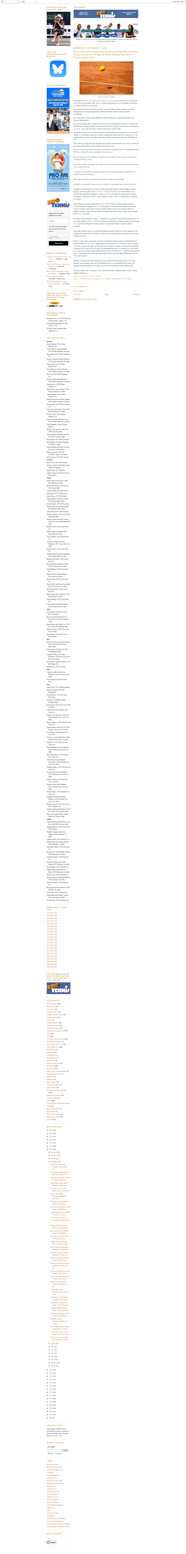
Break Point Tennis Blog (54, 1467)
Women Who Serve (53, 1513)
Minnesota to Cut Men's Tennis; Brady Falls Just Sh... (59, 1284)
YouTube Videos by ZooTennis (56, 1518)
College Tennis (51, 1017)
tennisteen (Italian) (52, 1502)
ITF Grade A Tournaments (112, 279)
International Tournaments (90, 279)
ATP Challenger (52, 1004)
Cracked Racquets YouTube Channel (58, 1526)
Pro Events (127, 279)
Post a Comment (79, 291)
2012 (51, 1392)
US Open (107, 204)
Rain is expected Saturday (55, 276)
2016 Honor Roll (52, 937)
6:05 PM (97, 276)
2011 (51, 1395)
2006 (51, 1411)
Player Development (53, 1063)
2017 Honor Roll (52, 934)
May (52, 1353)
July (52, 1347)
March (53, 1359)
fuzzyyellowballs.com (53, 1475)
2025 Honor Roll (52, 913)
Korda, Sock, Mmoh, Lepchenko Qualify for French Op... (58, 1196)
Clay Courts (50, 1009)
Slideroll (49, 1077)
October (53, 1158)
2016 (51, 1379)
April (53, 1356)
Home (107, 294)
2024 (51, 1136)
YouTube (49, 1119)
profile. (60, 1436)
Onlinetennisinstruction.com (55, 1483)
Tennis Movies (51, 1087)
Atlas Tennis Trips (52, 1464)
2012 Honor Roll (52, 948)
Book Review (51, 1006)
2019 (51, 1370)
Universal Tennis (52, 1098)
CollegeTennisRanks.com (54, 1470)
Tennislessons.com (52, 1497)
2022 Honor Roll (52, 921)
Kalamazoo (50, 1052)
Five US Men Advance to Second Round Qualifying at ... (60, 1220)
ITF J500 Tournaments (54, 1042)
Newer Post (77, 294)
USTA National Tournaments (56, 1103)
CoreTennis (50, 1473)
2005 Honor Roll (52, 967)
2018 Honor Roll (52, 932)
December (54, 1152)
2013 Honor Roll (52, 945)
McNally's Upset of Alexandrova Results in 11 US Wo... (59, 1321)
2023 (51, 1140)
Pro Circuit (50, 1066)
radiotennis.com (52, 1489)
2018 (51, 1373)
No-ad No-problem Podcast (55, 1521)
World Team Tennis (53, 1109)
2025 (51, 1133)
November (54, 1155)
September (54, 1162)
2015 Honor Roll (52, 940)
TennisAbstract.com (53, 1491)
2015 (51, 1383)
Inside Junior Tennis (53, 1028)
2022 (51, 1143)
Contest (49, 1020)
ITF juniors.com (52, 1478)
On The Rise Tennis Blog (55, 1481)
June (52, 1350)
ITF (48, 1036)
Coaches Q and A (52, 1012)
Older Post (136, 294)
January (53, 1366)
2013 (51, 1389)
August (53, 1344)
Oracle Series (51, 1060)
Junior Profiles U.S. (53, 1047)
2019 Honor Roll (52, 929)
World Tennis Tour (52, 1117)
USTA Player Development (55, 1505)
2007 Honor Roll (52, 961)
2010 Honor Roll (52, 953)
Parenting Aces (51, 1486)
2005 (51, 1414)
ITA (48, 1033)
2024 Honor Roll (52, 915)
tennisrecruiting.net (53, 1500)
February (54, 1363)
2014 (51, 1386)
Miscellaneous (51, 1058)
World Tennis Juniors (53, 1114)
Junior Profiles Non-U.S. (54, 1044)
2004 (51, 1418)
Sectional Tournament (53, 1074)
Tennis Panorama (52, 1494)
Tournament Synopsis (53, 1095)
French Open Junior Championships (99, 101)
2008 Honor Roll (52, 959)
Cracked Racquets (52, 1023)
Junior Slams (51, 1050)
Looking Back (51, 1055)
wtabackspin (50, 1516)
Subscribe (58, 243)
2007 (51, 1408)
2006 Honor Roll (52, 964)
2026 (51, 1130)
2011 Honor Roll (52, 951)
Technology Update (53, 1085)
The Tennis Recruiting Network (56, 1090)
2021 (51, 1146)
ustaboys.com (51, 1508)
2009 (51, 1402)
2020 (51, 1149)
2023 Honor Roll (52, 918)
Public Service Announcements (56, 1071)
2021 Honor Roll (52, 924)
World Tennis (51, 1111)
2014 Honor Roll (52, 942)
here (86, 273)
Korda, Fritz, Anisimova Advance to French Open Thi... (59, 1166)
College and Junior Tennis (55, 1015)
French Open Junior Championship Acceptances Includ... (60, 1291)
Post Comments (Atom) (89, 299)
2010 (51, 1398)
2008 (51, 1405)
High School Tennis (53, 1025)
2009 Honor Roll (52, 956)
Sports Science (51, 1082)
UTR (48, 1106)
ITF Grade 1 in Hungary (102, 191)
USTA (49, 1101)
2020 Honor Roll (52, 926)
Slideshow (50, 1079)
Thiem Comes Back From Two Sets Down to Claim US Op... (60, 1265)
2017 (51, 1376)
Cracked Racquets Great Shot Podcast (58, 1524)
